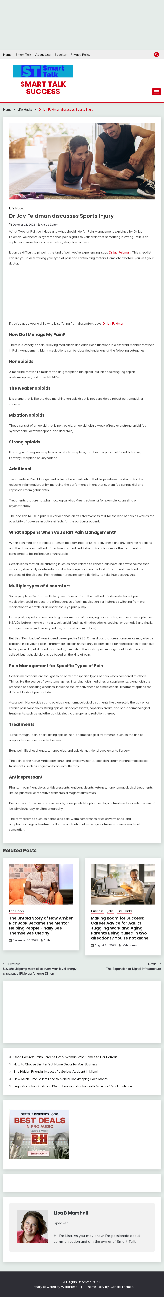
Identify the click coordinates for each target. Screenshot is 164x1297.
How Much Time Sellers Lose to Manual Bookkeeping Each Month (60, 1079)
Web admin (129, 945)
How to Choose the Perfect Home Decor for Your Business (55, 1064)
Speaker (60, 54)
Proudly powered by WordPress (54, 1287)
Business (97, 911)
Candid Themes (122, 1287)
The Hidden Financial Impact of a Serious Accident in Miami (55, 1071)
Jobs (110, 911)
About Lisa (43, 54)
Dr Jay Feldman (120, 252)
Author (48, 940)
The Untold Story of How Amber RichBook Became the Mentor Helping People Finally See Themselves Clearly (41, 925)
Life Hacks (16, 208)
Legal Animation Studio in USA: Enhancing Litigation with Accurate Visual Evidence (72, 1086)
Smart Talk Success (43, 88)
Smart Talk (23, 54)
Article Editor (49, 224)
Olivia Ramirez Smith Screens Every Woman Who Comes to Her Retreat (65, 1057)
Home (7, 54)
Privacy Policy (80, 54)
